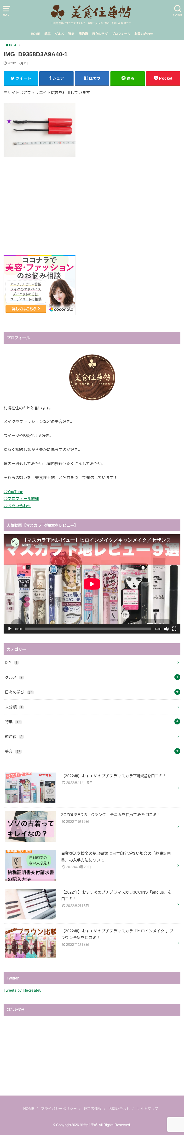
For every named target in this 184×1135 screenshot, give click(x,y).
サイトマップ (147, 1109)
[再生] (9, 628)
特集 (71, 34)
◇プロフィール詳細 (21, 498)
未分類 (14, 707)
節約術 (83, 34)
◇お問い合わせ (17, 506)
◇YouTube (13, 492)
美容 (47, 34)
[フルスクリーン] (174, 628)
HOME (35, 34)
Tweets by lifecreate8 (23, 990)
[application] (92, 584)
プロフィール (121, 34)
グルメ (59, 34)
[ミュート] (166, 628)
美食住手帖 (89, 1125)
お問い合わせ (143, 34)
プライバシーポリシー (59, 1109)
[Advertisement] (92, 200)
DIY (11, 662)
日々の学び (100, 34)
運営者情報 (93, 1109)
